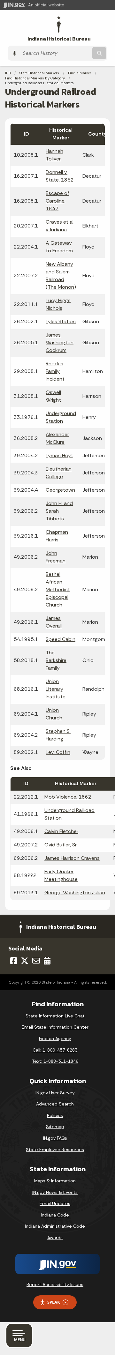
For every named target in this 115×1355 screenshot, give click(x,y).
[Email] (36, 960)
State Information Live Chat (55, 1016)
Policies (55, 1115)
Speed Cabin (60, 639)
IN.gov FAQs (55, 1138)
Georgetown (60, 490)
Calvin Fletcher (61, 831)
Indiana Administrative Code (55, 1226)
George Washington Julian (74, 892)
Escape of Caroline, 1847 (57, 201)
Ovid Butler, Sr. (60, 844)
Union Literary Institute (55, 689)
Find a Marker (79, 73)
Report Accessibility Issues (55, 1284)
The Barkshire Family (56, 660)
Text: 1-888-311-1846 (55, 1061)
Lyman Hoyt (59, 455)
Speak (53, 1302)
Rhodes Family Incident (55, 371)
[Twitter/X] (24, 960)
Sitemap (55, 1126)
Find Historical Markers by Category (35, 78)
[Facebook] (13, 960)
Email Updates (55, 1203)
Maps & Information (55, 1181)
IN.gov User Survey (55, 1093)
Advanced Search (55, 1104)
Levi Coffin (58, 752)
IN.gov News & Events (55, 1192)
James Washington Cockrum (59, 342)
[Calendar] (47, 960)
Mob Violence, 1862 (67, 796)
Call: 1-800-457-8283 (55, 1050)
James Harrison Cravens (72, 858)
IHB (8, 73)
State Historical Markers (39, 73)
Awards (55, 1237)
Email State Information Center (55, 1027)
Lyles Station (61, 321)
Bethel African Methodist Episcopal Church (58, 589)
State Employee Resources (55, 1149)
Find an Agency (55, 1038)
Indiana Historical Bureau (59, 39)
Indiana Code (55, 1215)
